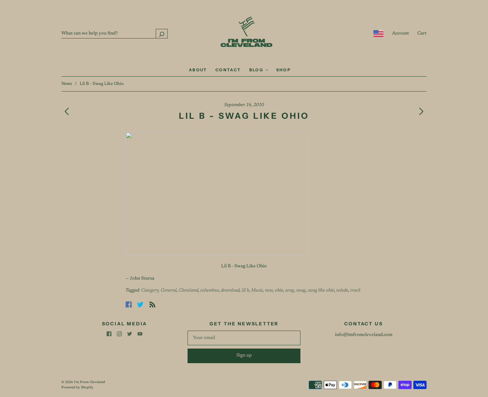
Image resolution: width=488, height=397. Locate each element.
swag (301, 290)
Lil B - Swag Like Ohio (244, 266)
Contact (228, 69)
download (230, 290)
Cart (422, 33)
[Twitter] (140, 304)
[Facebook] (128, 304)
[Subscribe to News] (152, 304)
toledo (342, 290)
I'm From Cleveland (89, 382)
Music (257, 290)
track (355, 290)
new (269, 290)
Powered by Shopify (77, 387)
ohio (279, 290)
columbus (209, 290)
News (66, 84)
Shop (283, 69)
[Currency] (378, 33)
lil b (245, 290)
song (289, 290)
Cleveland (188, 290)
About (198, 69)
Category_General (159, 290)
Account (400, 33)
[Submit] (162, 33)
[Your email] (244, 338)
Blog (257, 69)
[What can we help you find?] (114, 33)
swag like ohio (321, 290)
